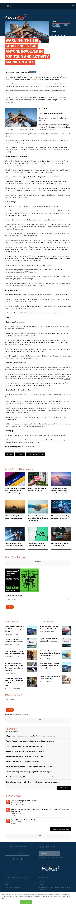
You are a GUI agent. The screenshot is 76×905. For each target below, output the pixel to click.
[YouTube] (21, 859)
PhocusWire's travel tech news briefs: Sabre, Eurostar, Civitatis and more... (38, 518)
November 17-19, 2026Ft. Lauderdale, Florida (18, 803)
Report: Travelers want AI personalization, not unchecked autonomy (30, 741)
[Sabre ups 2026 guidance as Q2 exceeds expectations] (15, 506)
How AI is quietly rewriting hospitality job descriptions (14, 653)
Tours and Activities (36, 454)
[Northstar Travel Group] (51, 868)
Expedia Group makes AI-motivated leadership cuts (14, 640)
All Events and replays (61, 829)
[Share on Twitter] (55, 36)
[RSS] (17, 859)
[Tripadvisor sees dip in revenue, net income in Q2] (38, 534)
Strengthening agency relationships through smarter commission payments (32, 782)
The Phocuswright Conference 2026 (24, 801)
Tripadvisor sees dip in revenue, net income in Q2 (37, 544)
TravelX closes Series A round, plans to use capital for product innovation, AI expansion (14, 667)
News (54, 22)
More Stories (64, 788)
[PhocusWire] (16, 17)
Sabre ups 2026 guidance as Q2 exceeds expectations (14, 517)
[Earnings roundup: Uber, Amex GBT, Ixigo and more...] (15, 534)
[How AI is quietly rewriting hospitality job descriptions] (32, 655)
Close (26, 902)
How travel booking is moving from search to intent (24, 746)
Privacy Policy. (25, 714)
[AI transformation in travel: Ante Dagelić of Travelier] (66, 630)
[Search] (73, 6)
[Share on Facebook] (52, 36)
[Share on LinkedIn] (59, 36)
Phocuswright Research (18, 846)
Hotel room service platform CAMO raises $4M (50, 677)
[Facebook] (6, 859)
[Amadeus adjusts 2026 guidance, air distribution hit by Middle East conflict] (61, 479)
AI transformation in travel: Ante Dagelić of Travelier (49, 628)
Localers (67, 379)
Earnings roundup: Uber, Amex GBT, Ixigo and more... (14, 544)
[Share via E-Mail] (61, 36)
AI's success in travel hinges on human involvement (61, 517)
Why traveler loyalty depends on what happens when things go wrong (30, 767)
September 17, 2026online (17, 814)
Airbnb (64, 125)
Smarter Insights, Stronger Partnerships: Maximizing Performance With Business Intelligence (40, 810)
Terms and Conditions (15, 714)
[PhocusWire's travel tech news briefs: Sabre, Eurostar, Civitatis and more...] (38, 506)
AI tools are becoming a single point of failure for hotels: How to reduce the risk (14, 682)
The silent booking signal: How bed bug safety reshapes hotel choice (30, 777)
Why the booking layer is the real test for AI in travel (24, 756)
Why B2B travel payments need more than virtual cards (25, 751)
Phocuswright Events (18, 853)
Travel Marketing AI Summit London (24, 820)
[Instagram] (13, 859)
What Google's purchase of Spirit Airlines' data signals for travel (14, 629)
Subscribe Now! (47, 847)
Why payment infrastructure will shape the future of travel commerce (30, 736)
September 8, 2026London (16, 822)
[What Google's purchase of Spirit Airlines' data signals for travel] (32, 630)
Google (20, 454)
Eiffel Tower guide (13, 447)
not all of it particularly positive (48, 79)
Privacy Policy (61, 857)
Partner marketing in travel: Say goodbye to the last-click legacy (28, 772)
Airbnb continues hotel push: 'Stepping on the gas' (38, 490)
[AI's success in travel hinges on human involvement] (61, 506)
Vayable (17, 161)
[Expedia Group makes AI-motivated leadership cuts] (32, 643)
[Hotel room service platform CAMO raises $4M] (66, 679)
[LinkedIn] (10, 859)
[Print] (65, 36)
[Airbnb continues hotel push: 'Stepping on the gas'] (38, 479)
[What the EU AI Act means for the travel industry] (61, 534)
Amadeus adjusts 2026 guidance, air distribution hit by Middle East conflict (60, 491)
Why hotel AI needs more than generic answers (22, 761)
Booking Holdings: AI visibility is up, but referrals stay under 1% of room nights (15, 491)
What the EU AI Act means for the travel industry (60, 544)
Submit (64, 853)
